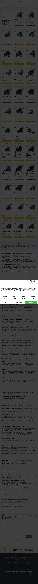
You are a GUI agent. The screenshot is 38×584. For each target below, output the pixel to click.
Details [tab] (19, 283)
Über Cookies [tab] (31, 283)
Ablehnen (7, 302)
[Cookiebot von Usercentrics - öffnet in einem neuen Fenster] (30, 281)
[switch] (14, 298)
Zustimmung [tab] (7, 283)
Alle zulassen (31, 302)
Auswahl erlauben (19, 302)
